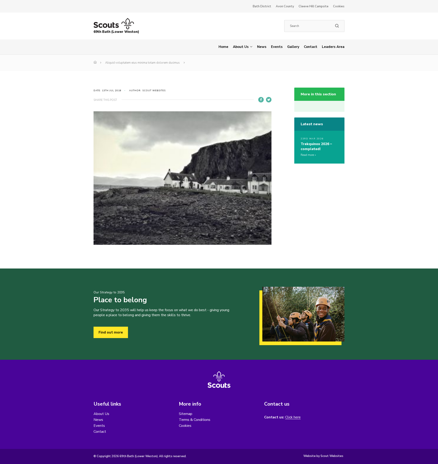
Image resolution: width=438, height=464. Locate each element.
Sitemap (185, 413)
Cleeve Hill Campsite (313, 6)
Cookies (338, 6)
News (261, 46)
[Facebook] (261, 99)
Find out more (111, 332)
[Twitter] (268, 99)
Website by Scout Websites (323, 456)
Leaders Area (333, 46)
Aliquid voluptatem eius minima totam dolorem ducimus (142, 63)
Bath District (262, 6)
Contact (310, 46)
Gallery (293, 46)
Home (223, 46)
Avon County (285, 6)
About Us (241, 46)
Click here (293, 417)
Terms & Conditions (194, 419)
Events (277, 46)
